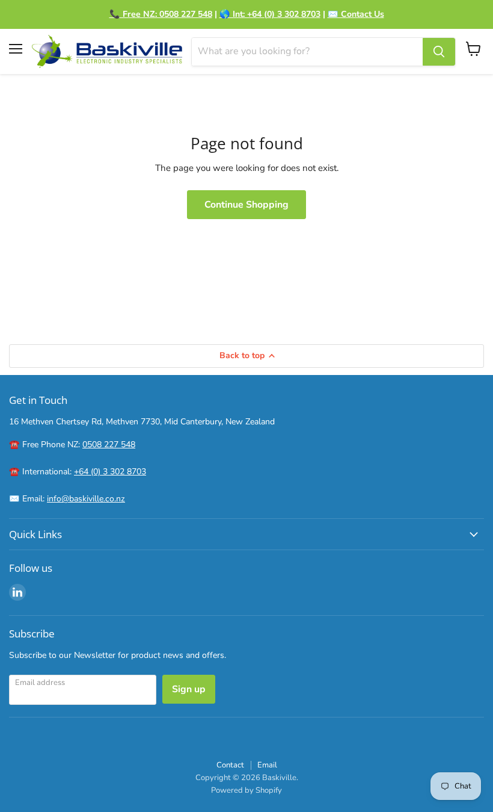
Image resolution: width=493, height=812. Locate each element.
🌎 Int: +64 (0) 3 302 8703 (269, 14)
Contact (230, 765)
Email (267, 765)
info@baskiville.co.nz (86, 498)
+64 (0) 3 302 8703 (110, 471)
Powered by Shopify (246, 790)
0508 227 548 (108, 444)
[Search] (439, 52)
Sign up (189, 689)
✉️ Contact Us (356, 14)
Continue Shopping (246, 204)
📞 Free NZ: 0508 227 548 (160, 14)
